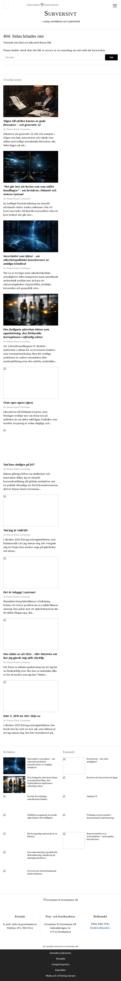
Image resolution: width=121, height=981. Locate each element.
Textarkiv (60, 958)
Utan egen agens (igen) (18, 402)
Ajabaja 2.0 (92, 796)
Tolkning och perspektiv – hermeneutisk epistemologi (100, 816)
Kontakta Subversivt (60, 952)
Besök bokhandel (100, 927)
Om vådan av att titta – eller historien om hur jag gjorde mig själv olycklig (30, 656)
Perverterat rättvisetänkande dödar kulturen (41, 872)
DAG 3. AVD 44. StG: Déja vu (21, 716)
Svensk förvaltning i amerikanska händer (37, 798)
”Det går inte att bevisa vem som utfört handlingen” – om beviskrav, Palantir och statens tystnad (29, 190)
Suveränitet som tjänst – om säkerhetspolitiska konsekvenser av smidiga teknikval (26, 259)
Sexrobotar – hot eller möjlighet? (98, 760)
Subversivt (60, 13)
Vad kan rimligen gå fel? (19, 464)
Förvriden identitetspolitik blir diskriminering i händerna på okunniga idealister (42, 855)
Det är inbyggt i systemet (19, 592)
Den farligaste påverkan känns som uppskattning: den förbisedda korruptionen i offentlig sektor (26, 333)
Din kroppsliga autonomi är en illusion (42, 835)
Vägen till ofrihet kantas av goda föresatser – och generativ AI (24, 123)
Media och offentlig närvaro (60, 975)
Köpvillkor (60, 970)
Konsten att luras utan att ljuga (102, 777)
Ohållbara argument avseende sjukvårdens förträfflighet (42, 816)
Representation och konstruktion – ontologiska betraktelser (100, 836)
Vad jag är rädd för (15, 530)
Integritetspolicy (60, 964)
